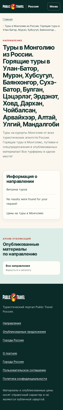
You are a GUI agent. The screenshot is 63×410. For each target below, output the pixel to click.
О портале (10, 353)
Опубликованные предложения (24, 331)
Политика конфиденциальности (25, 378)
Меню (54, 6)
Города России (13, 340)
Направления (12, 323)
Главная (8, 19)
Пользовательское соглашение (24, 370)
